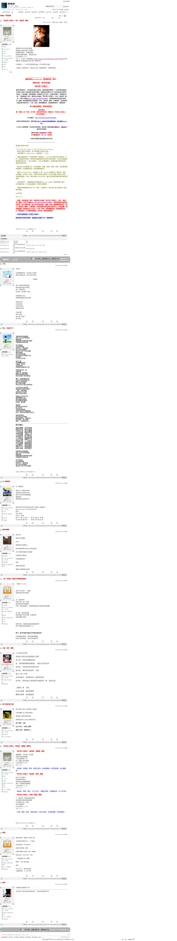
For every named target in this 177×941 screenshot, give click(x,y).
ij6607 (7, 595)
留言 (4, 40)
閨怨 (27, 243)
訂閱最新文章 (30, 7)
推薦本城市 (16, 7)
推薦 (65, 22)
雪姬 (5, 47)
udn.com (68, 937)
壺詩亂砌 (11, 4)
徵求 (27, 241)
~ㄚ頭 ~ (5, 778)
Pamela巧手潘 (7, 56)
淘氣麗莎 (7, 498)
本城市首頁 (7, 12)
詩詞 (13, 9)
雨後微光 (7, 899)
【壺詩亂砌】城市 (19, 9)
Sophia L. (7, 344)
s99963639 (7, 849)
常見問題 (16, 937)
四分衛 (12, 6)
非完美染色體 (7, 720)
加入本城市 (10, 7)
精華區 (21, 12)
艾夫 (5, 511)
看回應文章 (39, 17)
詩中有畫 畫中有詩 (30, 248)
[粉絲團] (43, 939)
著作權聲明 (28, 937)
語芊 (5, 67)
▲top (69, 934)
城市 (5, 9)
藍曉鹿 (5, 62)
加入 (126, 939)
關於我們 (11, 937)
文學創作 (9, 9)
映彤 (5, 51)
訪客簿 (56, 12)
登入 (123, 939)
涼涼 (5, 621)
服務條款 (22, 937)
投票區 (28, 12)
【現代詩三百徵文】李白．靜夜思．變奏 (36, 252)
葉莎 (5, 64)
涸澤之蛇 (6, 624)
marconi (6, 69)
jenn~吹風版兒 (7, 736)
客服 (40, 937)
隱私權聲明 (34, 937)
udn (2, 9)
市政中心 (64, 12)
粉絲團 (46, 939)
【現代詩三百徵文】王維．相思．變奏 (35, 245)
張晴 (7, 546)
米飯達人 (7, 280)
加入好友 (9, 40)
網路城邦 (67, 1)
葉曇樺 (5, 520)
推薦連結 (42, 12)
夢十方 (5, 53)
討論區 (15, 12)
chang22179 (7, 49)
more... (65, 254)
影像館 (35, 12)
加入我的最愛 (23, 7)
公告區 (49, 12)
